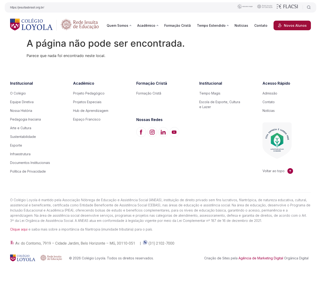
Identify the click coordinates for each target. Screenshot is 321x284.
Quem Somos (117, 25)
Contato (260, 25)
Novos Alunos (295, 25)
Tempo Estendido (211, 25)
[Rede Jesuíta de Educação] (79, 25)
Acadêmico (146, 25)
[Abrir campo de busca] (307, 7)
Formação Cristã (177, 25)
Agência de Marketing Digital (261, 258)
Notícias (241, 25)
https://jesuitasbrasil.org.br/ (27, 7)
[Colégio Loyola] (31, 25)
